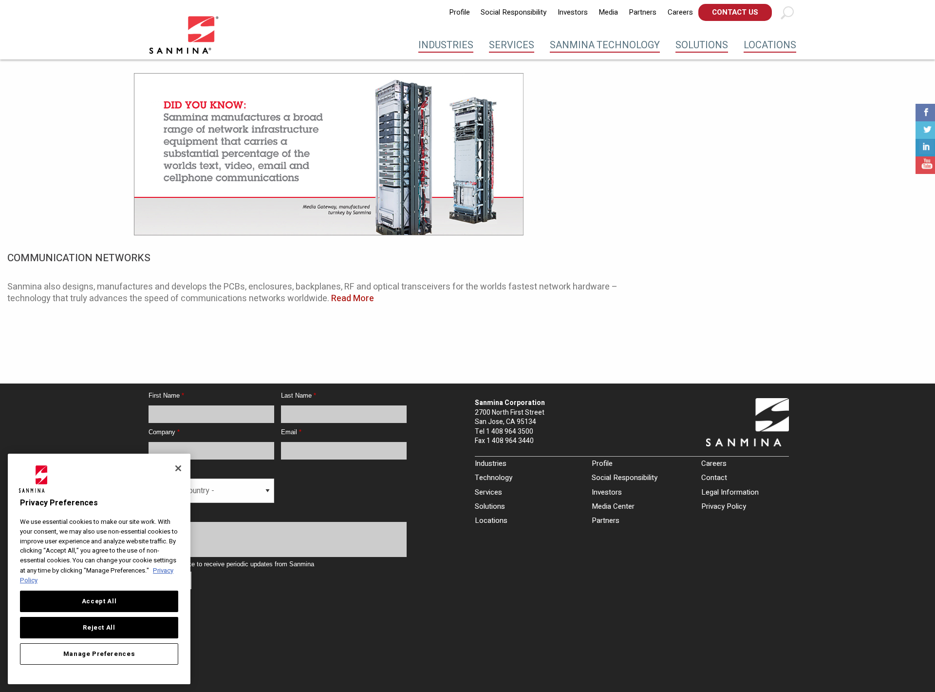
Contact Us (735, 12)
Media (608, 12)
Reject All (99, 628)
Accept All (99, 601)
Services (511, 45)
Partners (642, 12)
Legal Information (730, 492)
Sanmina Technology (605, 45)
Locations (770, 45)
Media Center (613, 506)
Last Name (298, 395)
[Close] (178, 468)
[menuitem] (459, 12)
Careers (680, 12)
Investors (573, 12)
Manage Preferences (99, 654)
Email (291, 432)
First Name (166, 395)
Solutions (701, 45)
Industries (445, 45)
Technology (493, 477)
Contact (714, 477)
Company (164, 432)
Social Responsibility (513, 12)
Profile (459, 12)
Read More (352, 298)
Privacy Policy (723, 506)
